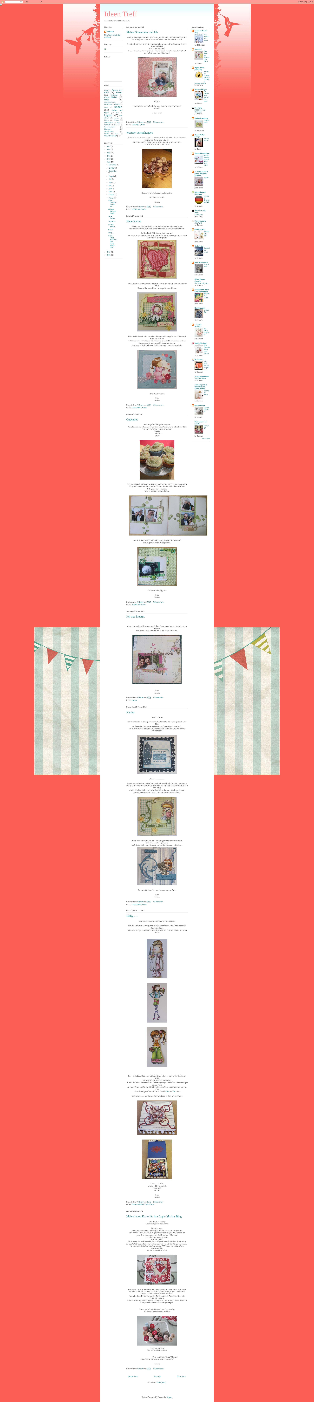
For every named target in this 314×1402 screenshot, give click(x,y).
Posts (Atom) (161, 1382)
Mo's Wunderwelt (201, 263)
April (110, 188)
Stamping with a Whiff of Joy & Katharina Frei (201, 387)
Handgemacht (200, 308)
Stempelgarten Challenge (200, 193)
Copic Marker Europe (200, 136)
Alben (106, 90)
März (111, 192)
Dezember (113, 165)
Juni (110, 182)
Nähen (106, 120)
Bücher (119, 93)
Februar (112, 195)
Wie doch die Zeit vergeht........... (206, 366)
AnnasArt (198, 49)
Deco (106, 100)
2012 (109, 162)
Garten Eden (199, 215)
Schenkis (107, 124)
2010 (109, 255)
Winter (117, 133)
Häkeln (106, 107)
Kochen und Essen (138, 209)
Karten (144, 407)
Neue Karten (133, 221)
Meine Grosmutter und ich (142, 32)
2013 (109, 159)
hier (167, 1092)
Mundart (116, 118)
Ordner (116, 120)
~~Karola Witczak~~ (198, 326)
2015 (109, 153)
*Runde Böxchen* (206, 409)
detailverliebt (199, 229)
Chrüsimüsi (199, 246)
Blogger (169, 1397)
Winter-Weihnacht (110, 136)
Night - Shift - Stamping (200, 68)
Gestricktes (108, 104)
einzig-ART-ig (200, 405)
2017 (109, 147)
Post (118, 122)
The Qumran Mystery (201, 283)
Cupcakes (132, 419)
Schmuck (116, 124)
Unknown (110, 32)
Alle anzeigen (206, 438)
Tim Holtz (198, 108)
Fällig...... (132, 916)
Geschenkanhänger (110, 102)
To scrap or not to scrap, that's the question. (201, 174)
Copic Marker (136, 407)
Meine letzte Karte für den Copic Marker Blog (154, 1216)
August (111, 176)
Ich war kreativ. (135, 616)
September (113, 171)
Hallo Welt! (198, 223)
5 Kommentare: (158, 602)
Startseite (157, 1376)
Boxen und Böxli (138, 1204)
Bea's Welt (198, 360)
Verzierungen (108, 131)
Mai (110, 185)
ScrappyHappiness (202, 376)
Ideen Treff (120, 14)
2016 (109, 150)
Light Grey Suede (200, 378)
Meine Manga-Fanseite (200, 280)
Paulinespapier (200, 221)
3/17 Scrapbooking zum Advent (207, 349)
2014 (109, 156)
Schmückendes (109, 127)
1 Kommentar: (158, 207)
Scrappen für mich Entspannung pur (202, 290)
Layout (142, 124)
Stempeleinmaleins (202, 153)
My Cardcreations (201, 118)
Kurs (117, 112)
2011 (109, 252)
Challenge (135, 124)
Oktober (112, 168)
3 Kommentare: (158, 122)
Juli (110, 179)
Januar (111, 198)
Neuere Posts (133, 1376)
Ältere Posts (181, 1376)
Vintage (106, 133)
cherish (206, 178)
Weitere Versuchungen (139, 132)
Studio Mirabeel (201, 343)
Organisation (108, 122)
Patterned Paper (201, 90)
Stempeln (107, 129)
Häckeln (117, 104)
